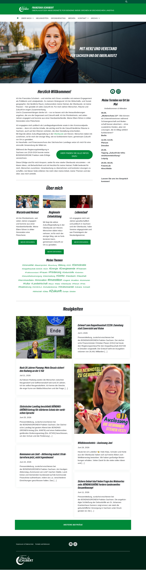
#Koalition (75, 280)
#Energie (53, 268)
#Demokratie (79, 265)
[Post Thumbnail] (44, 337)
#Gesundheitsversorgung (32, 276)
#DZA (45, 269)
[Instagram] (118, 91)
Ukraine (72, 291)
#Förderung (54, 272)
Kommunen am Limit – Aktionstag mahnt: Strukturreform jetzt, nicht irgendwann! (43, 456)
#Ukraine (78, 287)
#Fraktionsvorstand (32, 272)
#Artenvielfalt (28, 265)
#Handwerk (71, 276)
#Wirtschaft (37, 291)
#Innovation (41, 280)
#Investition (55, 279)
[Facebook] (113, 91)
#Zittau (45, 291)
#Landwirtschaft (39, 283)
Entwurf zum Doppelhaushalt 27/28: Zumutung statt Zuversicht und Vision (100, 327)
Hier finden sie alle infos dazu (74, 154)
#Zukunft (55, 291)
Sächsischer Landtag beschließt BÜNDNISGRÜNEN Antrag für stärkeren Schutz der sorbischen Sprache (42, 409)
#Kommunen (85, 280)
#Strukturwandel (66, 287)
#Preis (82, 284)
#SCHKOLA (37, 287)
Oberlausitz (59, 134)
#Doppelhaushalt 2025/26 (32, 269)
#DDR (68, 265)
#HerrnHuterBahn (26, 280)
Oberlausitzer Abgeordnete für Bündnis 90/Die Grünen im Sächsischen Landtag (73, 10)
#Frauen (43, 272)
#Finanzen (81, 269)
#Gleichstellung (49, 276)
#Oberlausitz (66, 284)
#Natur (57, 284)
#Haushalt (81, 276)
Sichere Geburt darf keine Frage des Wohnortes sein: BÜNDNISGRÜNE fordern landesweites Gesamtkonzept (101, 484)
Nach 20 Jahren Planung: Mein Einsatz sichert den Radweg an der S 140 (42, 369)
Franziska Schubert (43, 7)
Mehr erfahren (28, 242)
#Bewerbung (52, 265)
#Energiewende (67, 268)
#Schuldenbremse (50, 287)
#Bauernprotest (41, 265)
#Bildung (61, 265)
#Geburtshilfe (68, 272)
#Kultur (26, 283)
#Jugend (66, 280)
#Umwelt (86, 287)
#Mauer (51, 284)
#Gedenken (79, 272)
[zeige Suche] (126, 1)
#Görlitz (60, 275)
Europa (65, 291)
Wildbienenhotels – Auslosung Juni (95, 442)
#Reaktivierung (24, 287)
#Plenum (75, 284)
